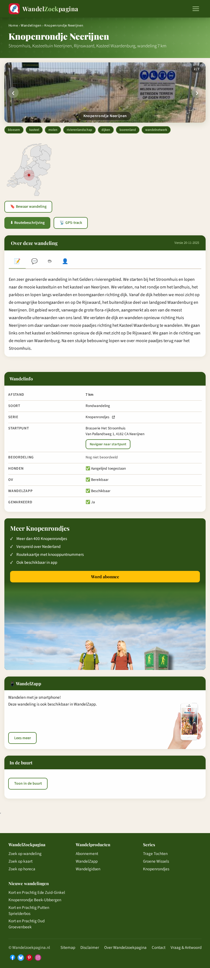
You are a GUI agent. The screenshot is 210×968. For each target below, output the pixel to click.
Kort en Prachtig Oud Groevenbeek (26, 924)
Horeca (50, 262)
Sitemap (67, 947)
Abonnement (87, 854)
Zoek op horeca (21, 869)
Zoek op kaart (20, 861)
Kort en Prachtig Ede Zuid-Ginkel (36, 892)
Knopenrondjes (97, 417)
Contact (158, 947)
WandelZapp (87, 861)
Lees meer (22, 738)
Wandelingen (31, 25)
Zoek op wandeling (25, 854)
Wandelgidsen (88, 869)
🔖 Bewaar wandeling (28, 206)
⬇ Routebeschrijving (27, 223)
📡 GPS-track (71, 223)
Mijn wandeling (65, 262)
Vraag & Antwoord (186, 947)
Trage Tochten (155, 854)
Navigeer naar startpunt (108, 444)
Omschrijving (17, 262)
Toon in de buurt (28, 783)
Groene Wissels (156, 861)
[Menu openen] (195, 8)
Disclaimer (89, 947)
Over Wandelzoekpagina (125, 947)
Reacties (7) (34, 262)
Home (13, 25)
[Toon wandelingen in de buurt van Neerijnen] (29, 175)
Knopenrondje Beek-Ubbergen (34, 900)
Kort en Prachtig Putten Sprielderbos (28, 911)
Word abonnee (105, 576)
